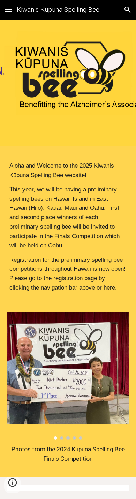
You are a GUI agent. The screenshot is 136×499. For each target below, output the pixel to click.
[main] (68, 226)
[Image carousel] (68, 376)
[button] (8, 9)
